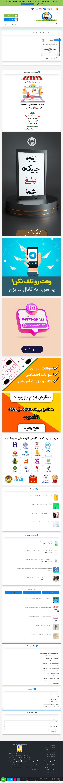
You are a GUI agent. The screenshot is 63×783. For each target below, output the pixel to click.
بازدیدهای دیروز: (55, 699)
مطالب (54, 719)
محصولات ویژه (53, 726)
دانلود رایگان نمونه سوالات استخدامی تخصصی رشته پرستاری (40, 522)
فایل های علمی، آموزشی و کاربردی (51, 656)
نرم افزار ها (55, 676)
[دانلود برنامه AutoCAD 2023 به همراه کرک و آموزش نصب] (56, 515)
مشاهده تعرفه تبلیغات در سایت (31, 767)
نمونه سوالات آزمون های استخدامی (50, 678)
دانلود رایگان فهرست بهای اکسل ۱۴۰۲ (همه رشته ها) (42, 504)
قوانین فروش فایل (34, 764)
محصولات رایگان (53, 724)
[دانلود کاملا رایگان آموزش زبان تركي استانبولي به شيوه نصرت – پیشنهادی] (56, 609)
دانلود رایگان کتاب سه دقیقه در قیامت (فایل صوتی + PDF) (41, 634)
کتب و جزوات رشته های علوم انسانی (50, 663)
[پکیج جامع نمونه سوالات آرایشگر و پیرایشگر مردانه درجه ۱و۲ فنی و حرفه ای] (56, 579)
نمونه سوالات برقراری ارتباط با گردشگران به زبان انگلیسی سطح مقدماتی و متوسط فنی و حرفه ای (34, 568)
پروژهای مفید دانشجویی (52, 651)
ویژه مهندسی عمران (52, 729)
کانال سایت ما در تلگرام (50, 764)
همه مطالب (55, 683)
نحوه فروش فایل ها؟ (52, 731)
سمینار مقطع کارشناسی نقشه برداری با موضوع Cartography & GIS (39, 559)
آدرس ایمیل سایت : (50, 769)
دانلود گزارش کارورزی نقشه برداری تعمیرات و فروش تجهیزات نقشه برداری (38, 551)
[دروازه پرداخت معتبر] (19, 752)
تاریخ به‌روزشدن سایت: (54, 707)
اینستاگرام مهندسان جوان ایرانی (48, 767)
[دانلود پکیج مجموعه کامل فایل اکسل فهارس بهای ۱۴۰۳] (56, 544)
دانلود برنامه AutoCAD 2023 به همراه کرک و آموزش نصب (40, 513)
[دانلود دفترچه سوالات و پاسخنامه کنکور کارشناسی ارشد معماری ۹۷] (56, 618)
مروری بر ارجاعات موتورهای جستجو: (52, 704)
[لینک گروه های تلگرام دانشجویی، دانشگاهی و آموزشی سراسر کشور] (56, 600)
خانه (55, 717)
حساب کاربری (10, 19)
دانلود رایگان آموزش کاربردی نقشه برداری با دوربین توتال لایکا (40, 625)
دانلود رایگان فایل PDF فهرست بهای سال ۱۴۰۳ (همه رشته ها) (40, 495)
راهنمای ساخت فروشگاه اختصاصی (31, 772)
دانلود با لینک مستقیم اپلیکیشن (15, 764)
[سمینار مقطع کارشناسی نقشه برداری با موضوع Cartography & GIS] (56, 561)
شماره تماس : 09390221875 (27, 4)
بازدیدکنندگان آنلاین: (55, 694)
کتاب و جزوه (53, 722)
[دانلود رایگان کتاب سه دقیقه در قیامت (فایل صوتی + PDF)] (56, 636)
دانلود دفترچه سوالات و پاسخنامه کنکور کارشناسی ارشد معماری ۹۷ (39, 616)
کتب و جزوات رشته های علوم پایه (51, 666)
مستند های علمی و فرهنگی (52, 673)
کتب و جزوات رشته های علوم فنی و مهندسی (48, 671)
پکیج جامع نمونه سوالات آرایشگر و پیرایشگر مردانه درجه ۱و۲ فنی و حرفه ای (38, 577)
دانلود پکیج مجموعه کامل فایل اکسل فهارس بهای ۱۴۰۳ (42, 542)
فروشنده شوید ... (34, 769)
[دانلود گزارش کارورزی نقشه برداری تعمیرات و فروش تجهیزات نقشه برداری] (56, 553)
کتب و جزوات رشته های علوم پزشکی (50, 668)
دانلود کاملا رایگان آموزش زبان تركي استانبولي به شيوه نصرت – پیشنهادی (38, 607)
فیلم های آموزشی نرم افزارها (52, 658)
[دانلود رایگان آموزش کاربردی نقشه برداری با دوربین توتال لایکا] (56, 627)
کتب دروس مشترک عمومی (52, 661)
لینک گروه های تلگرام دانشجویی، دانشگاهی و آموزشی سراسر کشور (39, 598)
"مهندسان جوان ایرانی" (43, 778)
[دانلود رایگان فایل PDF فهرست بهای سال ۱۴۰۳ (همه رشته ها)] (56, 497)
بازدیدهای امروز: (55, 696)
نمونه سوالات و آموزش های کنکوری (50, 681)
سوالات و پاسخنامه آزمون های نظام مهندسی (48, 653)
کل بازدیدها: (56, 702)
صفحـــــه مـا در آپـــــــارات (15, 767)
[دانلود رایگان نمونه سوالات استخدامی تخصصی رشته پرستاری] (56, 524)
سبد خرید (9, 16)
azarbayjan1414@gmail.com (47, 772)
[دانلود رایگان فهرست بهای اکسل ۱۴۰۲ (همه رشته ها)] (56, 506)
